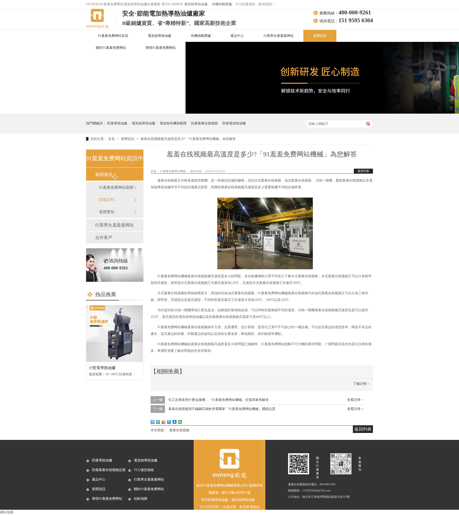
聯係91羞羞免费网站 (161, 48)
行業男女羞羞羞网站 (278, 36)
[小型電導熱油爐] (114, 333)
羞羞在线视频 (179, 430)
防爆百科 (106, 200)
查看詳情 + (355, 400)
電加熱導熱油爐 (196, 4)
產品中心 (237, 36)
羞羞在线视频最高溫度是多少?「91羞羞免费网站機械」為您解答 (188, 139)
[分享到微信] (180, 422)
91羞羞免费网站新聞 (116, 187)
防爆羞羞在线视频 (204, 123)
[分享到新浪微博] (164, 422)
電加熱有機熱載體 (173, 123)
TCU (202, 507)
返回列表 (363, 171)
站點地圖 (140, 498)
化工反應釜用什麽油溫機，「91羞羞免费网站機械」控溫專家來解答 (218, 400)
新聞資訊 (320, 36)
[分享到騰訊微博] (169, 422)
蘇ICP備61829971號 (236, 492)
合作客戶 (103, 237)
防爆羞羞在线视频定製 (109, 470)
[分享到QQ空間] (158, 422)
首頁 (112, 139)
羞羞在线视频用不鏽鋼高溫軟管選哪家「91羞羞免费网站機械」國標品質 (221, 409)
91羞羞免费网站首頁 (113, 36)
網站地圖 (6, 512)
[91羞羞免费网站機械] (229, 477)
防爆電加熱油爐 (234, 123)
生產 (226, 507)
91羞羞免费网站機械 (173, 171)
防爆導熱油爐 (117, 123)
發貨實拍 (106, 212)
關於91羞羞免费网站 (111, 48)
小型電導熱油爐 (102, 368)
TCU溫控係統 (144, 470)
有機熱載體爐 (222, 4)
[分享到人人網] (175, 422)
